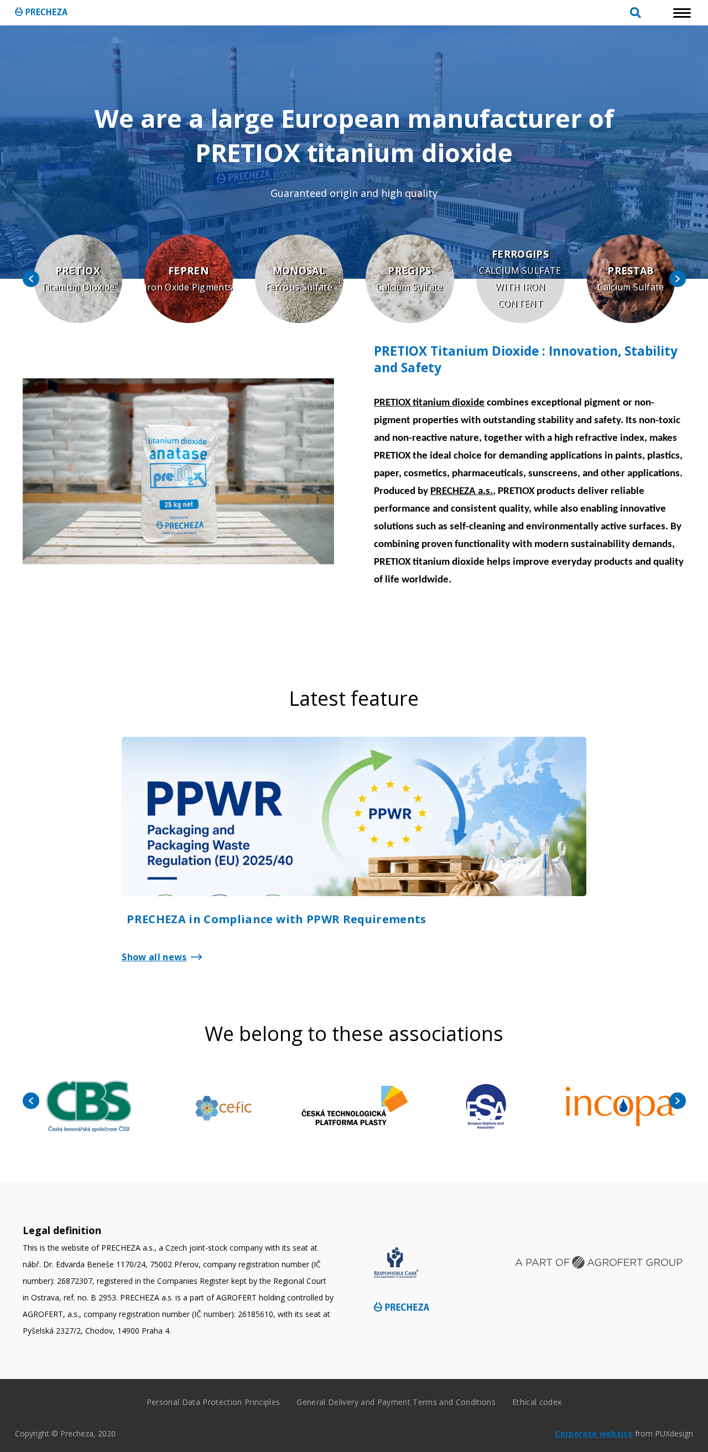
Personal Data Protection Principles (213, 1402)
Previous (31, 278)
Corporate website (594, 1433)
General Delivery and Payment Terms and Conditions (396, 1402)
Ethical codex (536, 1402)
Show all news (154, 957)
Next (677, 278)
